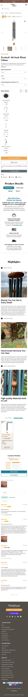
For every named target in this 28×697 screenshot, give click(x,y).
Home (2, 13)
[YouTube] (18, 616)
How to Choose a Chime (7, 670)
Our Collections (5, 645)
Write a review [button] (14, 472)
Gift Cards (4, 654)
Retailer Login (5, 679)
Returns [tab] (18, 191)
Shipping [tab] (10, 191)
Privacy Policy (5, 637)
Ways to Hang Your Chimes (7, 675)
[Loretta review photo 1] (4, 539)
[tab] (8, 418)
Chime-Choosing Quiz (6, 660)
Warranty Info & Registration (8, 629)
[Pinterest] (12, 616)
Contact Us (4, 631)
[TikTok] (15, 616)
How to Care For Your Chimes (8, 662)
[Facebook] (7, 616)
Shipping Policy (5, 635)
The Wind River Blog (6, 652)
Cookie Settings (14, 690)
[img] (4, 504)
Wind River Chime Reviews (7, 666)
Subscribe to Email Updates (14, 609)
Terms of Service (5, 640)
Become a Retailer (6, 668)
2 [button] (13, 594)
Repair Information (6, 627)
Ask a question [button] (14, 475)
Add (7, 104)
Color (2, 76)
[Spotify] (20, 616)
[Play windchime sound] (7, 438)
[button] (25, 5)
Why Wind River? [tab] (9, 187)
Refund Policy (5, 633)
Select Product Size (6, 69)
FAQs (3, 625)
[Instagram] (10, 616)
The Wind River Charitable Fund (9, 650)
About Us (4, 648)
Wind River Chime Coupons (8, 677)
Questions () (12, 497)
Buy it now (14, 162)
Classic (6, 13)
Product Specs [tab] (19, 187)
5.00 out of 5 (17, 458)
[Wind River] (13, 5)
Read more (3, 66)
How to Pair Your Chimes (7, 673)
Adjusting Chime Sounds (7, 664)
